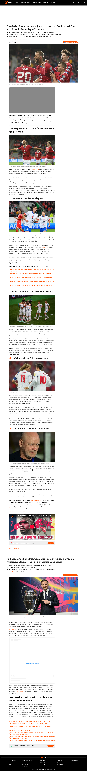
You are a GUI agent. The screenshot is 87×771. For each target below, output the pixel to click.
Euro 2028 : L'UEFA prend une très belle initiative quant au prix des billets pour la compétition (32, 270)
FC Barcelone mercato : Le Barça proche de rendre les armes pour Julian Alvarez (32, 740)
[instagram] (78, 2)
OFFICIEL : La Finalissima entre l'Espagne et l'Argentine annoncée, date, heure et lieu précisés (32, 282)
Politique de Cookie (27, 760)
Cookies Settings (61, 764)
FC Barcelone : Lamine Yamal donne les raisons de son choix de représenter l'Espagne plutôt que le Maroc (31, 286)
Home (10, 548)
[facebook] (73, 2)
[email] (84, 2)
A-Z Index (42, 764)
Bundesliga (45, 247)
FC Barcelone (19, 691)
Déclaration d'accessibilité (26, 765)
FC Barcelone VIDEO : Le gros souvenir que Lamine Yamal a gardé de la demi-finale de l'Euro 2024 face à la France (31, 278)
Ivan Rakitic (12, 629)
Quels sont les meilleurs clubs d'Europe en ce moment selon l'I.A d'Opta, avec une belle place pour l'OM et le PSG (31, 733)
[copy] (18, 42)
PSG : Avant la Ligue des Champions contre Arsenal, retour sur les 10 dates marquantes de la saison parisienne (30, 727)
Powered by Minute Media (40, 769)
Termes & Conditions (43, 761)
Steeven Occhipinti (14, 39)
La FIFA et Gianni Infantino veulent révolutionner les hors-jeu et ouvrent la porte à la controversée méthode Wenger (32, 274)
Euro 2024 (36, 169)
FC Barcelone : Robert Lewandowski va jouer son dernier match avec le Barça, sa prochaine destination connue (32, 737)
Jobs (9, 764)
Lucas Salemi (12, 572)
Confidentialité (12, 760)
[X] (76, 2)
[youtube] (81, 2)
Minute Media (75, 760)
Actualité (23, 3)
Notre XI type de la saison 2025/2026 (20, 730)
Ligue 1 (29, 3)
